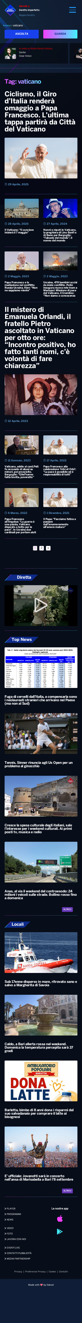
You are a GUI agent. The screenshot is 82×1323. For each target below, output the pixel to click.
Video (10, 1228)
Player (10, 1209)
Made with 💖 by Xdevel (41, 1285)
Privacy (18, 1272)
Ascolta (21, 34)
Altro (67, 909)
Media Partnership (18, 1259)
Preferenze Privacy (35, 1272)
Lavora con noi (16, 1239)
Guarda (60, 34)
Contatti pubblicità (18, 1253)
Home (7, 25)
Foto (9, 1234)
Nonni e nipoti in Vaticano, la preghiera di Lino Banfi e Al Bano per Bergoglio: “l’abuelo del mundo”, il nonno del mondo (59, 235)
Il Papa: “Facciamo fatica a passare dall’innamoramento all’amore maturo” (59, 523)
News (9, 1220)
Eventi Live (13, 1248)
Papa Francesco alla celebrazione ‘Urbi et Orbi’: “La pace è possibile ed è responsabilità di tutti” (59, 471)
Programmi (13, 1214)
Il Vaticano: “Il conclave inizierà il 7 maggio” (19, 231)
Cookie (52, 1272)
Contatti (63, 1272)
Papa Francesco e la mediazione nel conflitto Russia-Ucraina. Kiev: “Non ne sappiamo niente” (21, 286)
